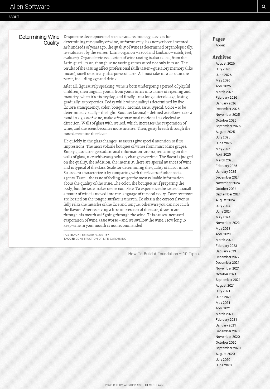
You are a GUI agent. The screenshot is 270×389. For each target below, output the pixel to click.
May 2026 (223, 80)
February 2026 (226, 97)
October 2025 (226, 120)
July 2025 (223, 137)
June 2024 (224, 211)
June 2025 (224, 143)
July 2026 (223, 69)
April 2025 (223, 154)
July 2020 (223, 360)
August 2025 (225, 132)
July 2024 (223, 206)
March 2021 (224, 314)
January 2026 (226, 103)
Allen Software (30, 6)
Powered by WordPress (123, 385)
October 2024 (226, 189)
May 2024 (223, 217)
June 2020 (224, 365)
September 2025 (228, 126)
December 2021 (227, 263)
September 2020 (228, 348)
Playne (160, 385)
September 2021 (228, 280)
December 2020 (227, 331)
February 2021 (226, 319)
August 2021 (225, 285)
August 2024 (225, 200)
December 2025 (227, 109)
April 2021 (223, 308)
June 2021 (224, 297)
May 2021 (223, 303)
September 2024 (228, 194)
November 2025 (228, 115)
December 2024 (227, 177)
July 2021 (223, 291)
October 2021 (226, 274)
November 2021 (228, 268)
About (13, 17)
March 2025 (224, 160)
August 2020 (225, 354)
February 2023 (226, 246)
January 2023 (226, 251)
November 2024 (228, 183)
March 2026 (224, 92)
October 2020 (226, 342)
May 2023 (223, 228)
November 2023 (228, 223)
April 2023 (223, 234)
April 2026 (223, 86)
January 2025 (226, 172)
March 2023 (224, 240)
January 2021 (226, 325)
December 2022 (227, 257)
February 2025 (226, 166)
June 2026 (224, 75)
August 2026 (225, 63)
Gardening (118, 239)
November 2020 (228, 337)
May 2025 (223, 149)
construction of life (92, 239)
